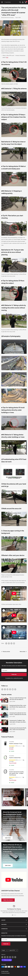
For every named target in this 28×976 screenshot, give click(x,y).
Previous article (6, 651)
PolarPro (11, 741)
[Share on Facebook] (6, 643)
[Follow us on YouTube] (13, 689)
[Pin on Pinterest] (9, 643)
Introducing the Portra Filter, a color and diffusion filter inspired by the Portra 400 (18, 706)
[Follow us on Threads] (7, 689)
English (3, 950)
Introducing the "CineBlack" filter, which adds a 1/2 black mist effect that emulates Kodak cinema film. (17, 721)
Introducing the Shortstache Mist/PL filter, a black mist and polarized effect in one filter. (18, 728)
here (7, 57)
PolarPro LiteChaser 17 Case (15, 743)
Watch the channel (8, 900)
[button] (12, 746)
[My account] (22, 2)
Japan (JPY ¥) (12, 950)
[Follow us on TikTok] (15, 689)
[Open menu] (2, 2)
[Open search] (20, 2)
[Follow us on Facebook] (2, 689)
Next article (22, 651)
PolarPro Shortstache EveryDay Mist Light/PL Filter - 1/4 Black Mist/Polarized (16, 773)
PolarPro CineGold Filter (14, 757)
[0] (25, 2)
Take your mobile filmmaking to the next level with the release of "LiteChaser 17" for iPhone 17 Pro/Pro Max (18, 698)
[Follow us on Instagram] (10, 689)
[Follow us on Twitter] (5, 689)
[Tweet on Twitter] (11, 643)
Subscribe (14, 674)
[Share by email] (14, 643)
